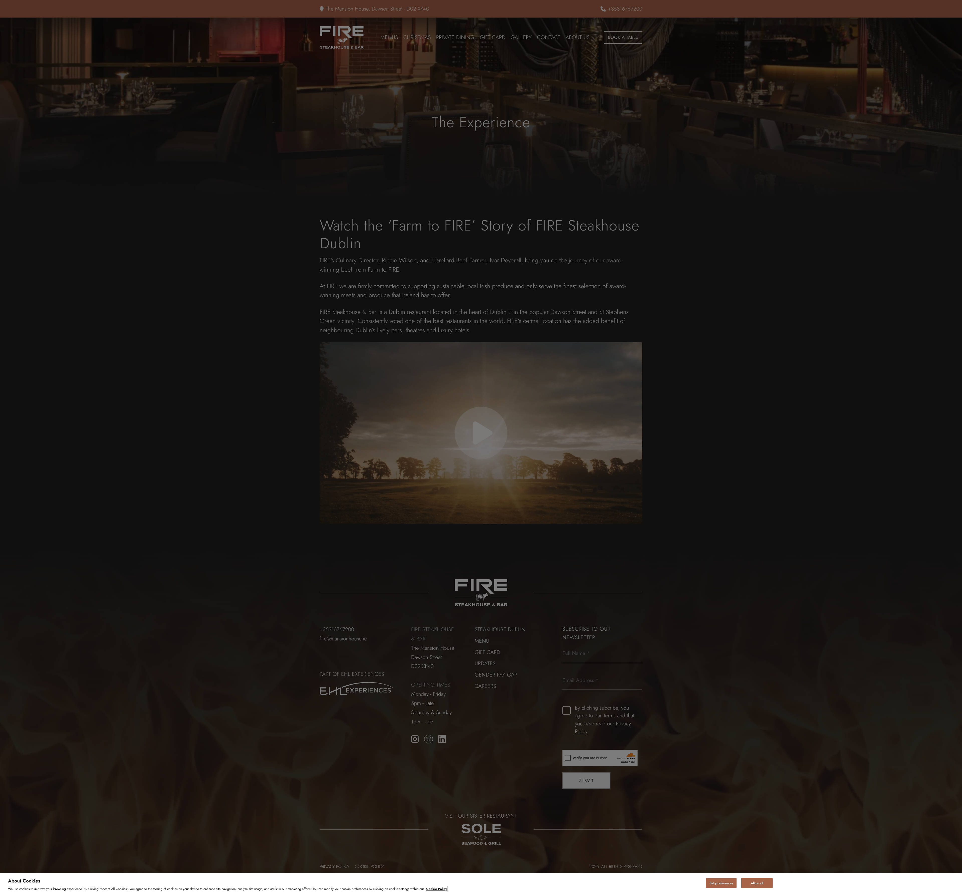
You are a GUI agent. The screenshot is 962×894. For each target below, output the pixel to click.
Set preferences (721, 882)
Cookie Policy (436, 888)
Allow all (757, 882)
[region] (481, 883)
